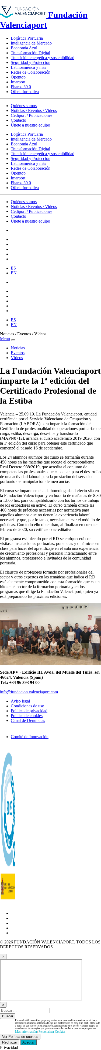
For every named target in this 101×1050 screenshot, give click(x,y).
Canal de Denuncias (28, 720)
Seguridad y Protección (30, 62)
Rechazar (9, 1042)
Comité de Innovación (29, 736)
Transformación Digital (30, 52)
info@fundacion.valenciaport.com (29, 692)
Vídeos (17, 357)
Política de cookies (27, 715)
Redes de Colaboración (30, 72)
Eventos (18, 352)
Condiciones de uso (27, 706)
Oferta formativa (25, 91)
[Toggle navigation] (13, 340)
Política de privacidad (29, 710)
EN (14, 273)
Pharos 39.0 (21, 86)
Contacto (18, 120)
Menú (5, 338)
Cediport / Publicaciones (31, 115)
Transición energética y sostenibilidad (42, 57)
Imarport (18, 82)
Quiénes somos (24, 105)
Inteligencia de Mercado (31, 43)
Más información (26, 1032)
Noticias (18, 348)
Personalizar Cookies (52, 1032)
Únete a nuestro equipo (30, 125)
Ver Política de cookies (20, 1037)
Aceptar (28, 1042)
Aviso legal (20, 701)
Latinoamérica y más (28, 67)
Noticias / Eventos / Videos (34, 110)
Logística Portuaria (27, 38)
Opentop (18, 77)
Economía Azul (24, 48)
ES (13, 268)
